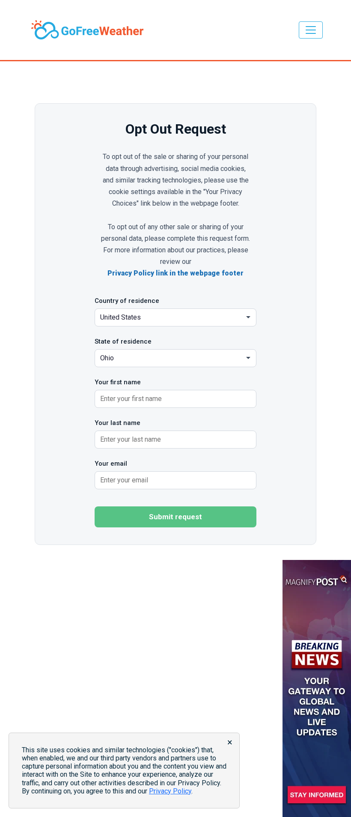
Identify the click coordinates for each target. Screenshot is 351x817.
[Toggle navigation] (311, 30)
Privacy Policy (170, 791)
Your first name (118, 382)
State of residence (123, 341)
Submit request (175, 516)
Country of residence (127, 301)
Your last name (117, 423)
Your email (111, 463)
